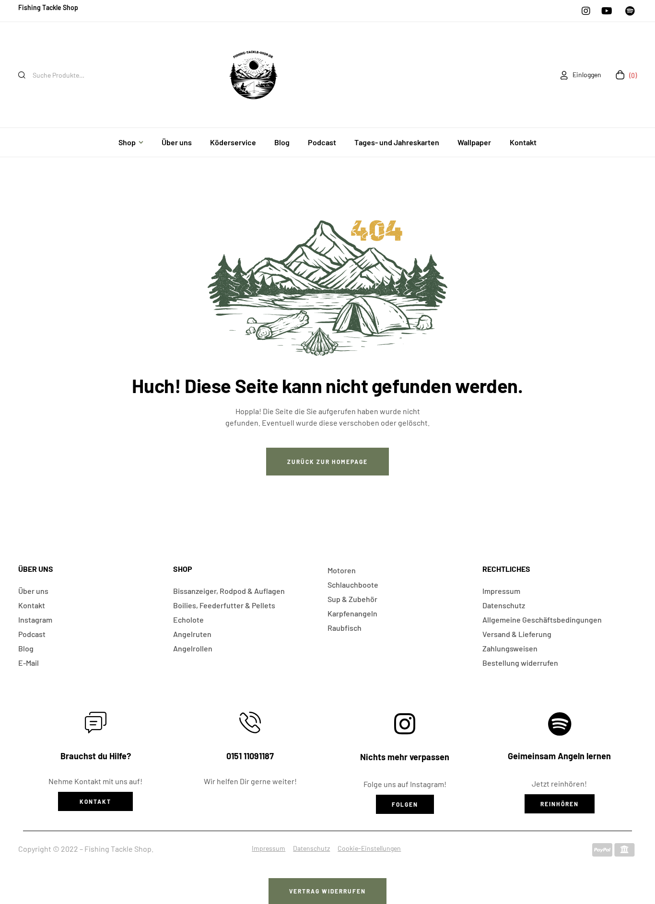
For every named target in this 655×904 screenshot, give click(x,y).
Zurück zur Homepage (327, 461)
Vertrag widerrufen (327, 891)
